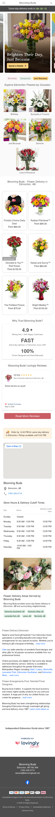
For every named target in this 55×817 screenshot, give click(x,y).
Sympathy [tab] (25, 78)
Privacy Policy (24, 807)
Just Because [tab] (40, 78)
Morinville (47, 669)
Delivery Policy (27, 810)
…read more (39, 643)
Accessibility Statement (42, 807)
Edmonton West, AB (35, 611)
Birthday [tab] (12, 78)
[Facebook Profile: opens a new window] (27, 782)
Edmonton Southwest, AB (15, 611)
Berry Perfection (19, 378)
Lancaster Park (9, 672)
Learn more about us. (39, 708)
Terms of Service (9, 807)
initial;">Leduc (36, 669)
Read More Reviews (28, 416)
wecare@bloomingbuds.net (27, 773)
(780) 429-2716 (15, 493)
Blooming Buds (27, 3)
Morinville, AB (39, 616)
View (4, 649)
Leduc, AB (27, 616)
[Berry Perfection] (9, 378)
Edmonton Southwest (27, 672)
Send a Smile (16, 65)
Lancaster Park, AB (12, 616)
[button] (49, 810)
